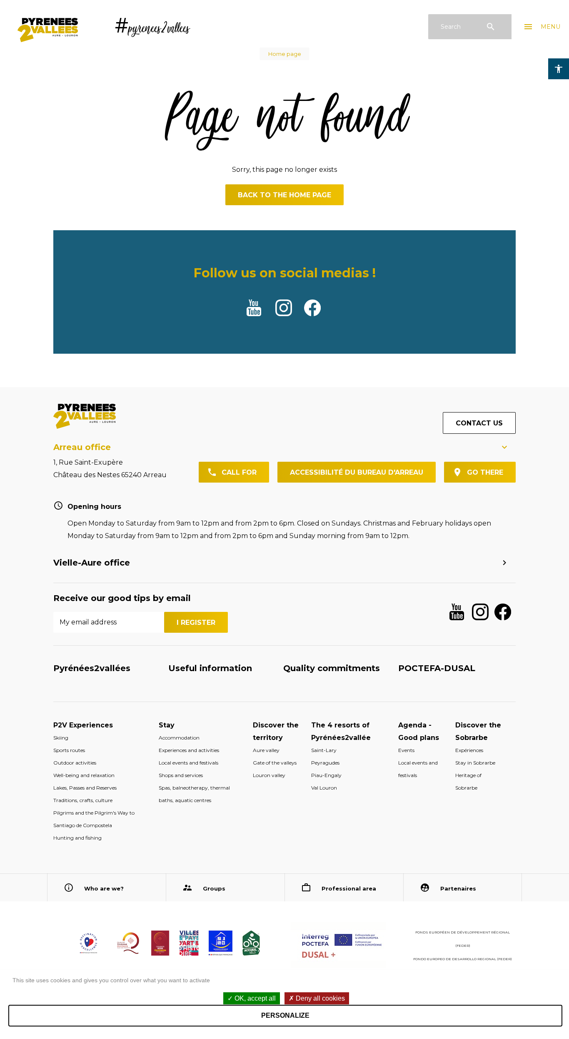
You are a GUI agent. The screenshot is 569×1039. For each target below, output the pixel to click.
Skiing (60, 738)
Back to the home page (284, 195)
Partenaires (458, 888)
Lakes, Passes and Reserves (85, 788)
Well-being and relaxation (84, 775)
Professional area (349, 888)
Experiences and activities (189, 750)
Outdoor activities (74, 763)
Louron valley (269, 775)
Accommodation (179, 738)
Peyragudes (325, 763)
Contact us (479, 423)
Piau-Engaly (326, 775)
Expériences (469, 750)
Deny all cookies (319, 998)
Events (406, 750)
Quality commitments (331, 668)
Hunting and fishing (77, 838)
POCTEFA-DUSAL (436, 668)
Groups (214, 888)
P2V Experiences (83, 725)
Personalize (285, 1015)
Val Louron (324, 788)
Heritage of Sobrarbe (468, 781)
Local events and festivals (188, 763)
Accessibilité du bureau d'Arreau (356, 472)
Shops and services (181, 775)
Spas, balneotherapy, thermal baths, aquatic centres (194, 794)
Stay (167, 725)
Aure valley (266, 750)
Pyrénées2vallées (91, 668)
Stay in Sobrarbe (475, 763)
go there (485, 472)
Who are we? (104, 888)
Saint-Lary (324, 750)
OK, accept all (254, 998)
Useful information (210, 668)
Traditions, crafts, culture (82, 800)
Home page (284, 53)
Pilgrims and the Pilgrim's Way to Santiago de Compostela (94, 819)
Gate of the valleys (275, 763)
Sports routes (69, 750)
